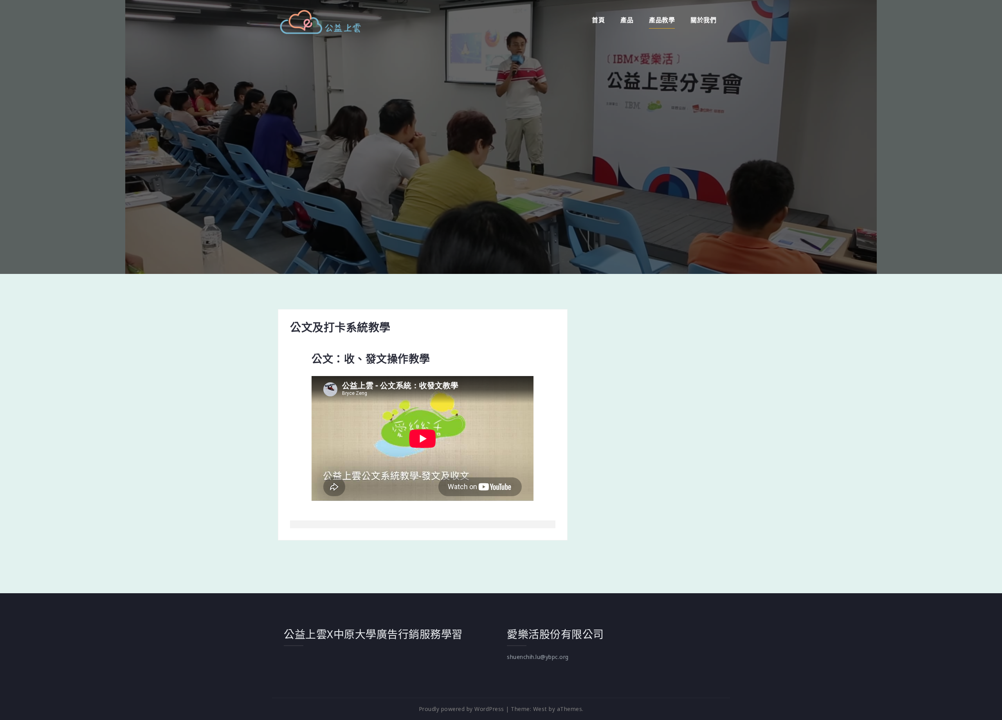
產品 (626, 20)
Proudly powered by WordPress (461, 709)
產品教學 (662, 20)
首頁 (598, 20)
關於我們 (703, 20)
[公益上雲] (320, 21)
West (540, 709)
